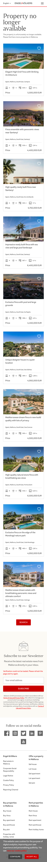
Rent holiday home (36, 829)
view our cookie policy (17, 850)
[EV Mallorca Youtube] (23, 741)
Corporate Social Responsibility (9, 769)
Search (23, 622)
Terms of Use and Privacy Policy (13, 698)
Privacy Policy (8, 785)
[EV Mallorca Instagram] (15, 733)
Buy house (7, 811)
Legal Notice (8, 775)
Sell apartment (34, 773)
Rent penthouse (35, 825)
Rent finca (33, 815)
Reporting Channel (10, 789)
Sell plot (32, 783)
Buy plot (6, 829)
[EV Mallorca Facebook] (6, 733)
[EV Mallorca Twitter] (23, 733)
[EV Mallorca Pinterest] (40, 733)
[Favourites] (39, 48)
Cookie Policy (8, 780)
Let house (32, 769)
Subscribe (23, 688)
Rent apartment (35, 820)
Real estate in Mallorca (8, 762)
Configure (15, 856)
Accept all (31, 856)
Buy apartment (9, 820)
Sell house (33, 764)
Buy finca (6, 815)
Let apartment (34, 778)
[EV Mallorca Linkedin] (31, 733)
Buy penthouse (9, 825)
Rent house (33, 811)
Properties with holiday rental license (9, 837)
